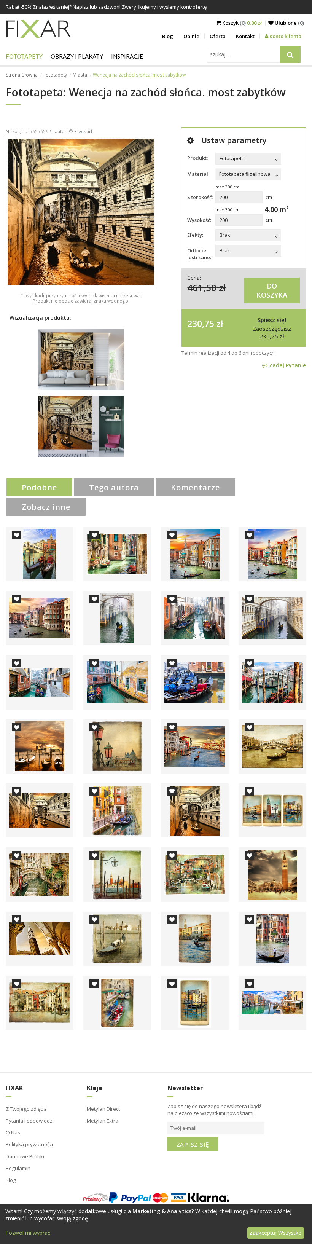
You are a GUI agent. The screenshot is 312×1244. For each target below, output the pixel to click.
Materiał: (198, 174)
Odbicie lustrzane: (199, 254)
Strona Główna (22, 75)
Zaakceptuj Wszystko (275, 1232)
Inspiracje (127, 56)
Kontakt (245, 36)
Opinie (191, 36)
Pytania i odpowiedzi (30, 1120)
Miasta (80, 75)
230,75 (200, 323)
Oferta (218, 36)
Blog (167, 36)
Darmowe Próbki (25, 1156)
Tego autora (114, 487)
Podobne (39, 487)
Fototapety (24, 56)
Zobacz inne (46, 507)
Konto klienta (284, 36)
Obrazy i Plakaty (77, 56)
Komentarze (195, 487)
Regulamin (18, 1168)
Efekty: (195, 234)
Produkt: (197, 158)
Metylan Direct (103, 1108)
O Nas (13, 1132)
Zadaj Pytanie (286, 365)
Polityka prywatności (29, 1144)
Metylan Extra (102, 1120)
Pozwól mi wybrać (27, 1232)
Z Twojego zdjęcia (26, 1108)
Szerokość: (200, 197)
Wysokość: (199, 220)
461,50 (201, 287)
